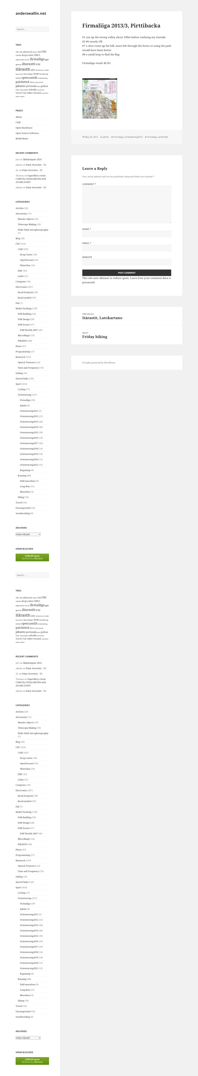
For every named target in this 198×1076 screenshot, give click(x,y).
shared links (22, 378)
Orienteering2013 (29, 421)
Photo (32, 82)
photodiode (39, 82)
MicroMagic (28, 74)
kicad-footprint (25, 292)
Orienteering (24, 394)
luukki (46, 70)
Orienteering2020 (29, 459)
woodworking (23, 513)
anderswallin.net (31, 13)
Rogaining (25, 470)
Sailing (19, 373)
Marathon (25, 491)
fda (28, 60)
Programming (23, 351)
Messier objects (26, 219)
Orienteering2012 (29, 416)
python (44, 86)
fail (26, 60)
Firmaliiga (25, 400)
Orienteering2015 (29, 432)
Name (86, 229)
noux (18, 78)
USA (24, 93)
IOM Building (24, 313)
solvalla (33, 89)
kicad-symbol (24, 297)
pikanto (20, 86)
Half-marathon (27, 481)
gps (47, 59)
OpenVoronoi (27, 259)
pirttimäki (31, 86)
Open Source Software (27, 133)
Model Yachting (24, 308)
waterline (45, 93)
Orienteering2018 (29, 448)
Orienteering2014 (29, 427)
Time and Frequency (28, 367)
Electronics (21, 286)
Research (20, 357)
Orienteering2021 (29, 464)
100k (20, 52)
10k (17, 52)
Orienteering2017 (29, 443)
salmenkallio (24, 90)
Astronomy (21, 213)
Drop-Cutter (26, 254)
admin (106, 136)
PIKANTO (22, 340)
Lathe (21, 276)
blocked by (32, 557)
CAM (39, 52)
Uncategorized (23, 507)
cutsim (18, 55)
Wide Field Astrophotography (33, 229)
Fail (17, 303)
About (19, 116)
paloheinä (22, 82)
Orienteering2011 (29, 410)
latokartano (40, 70)
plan (38, 86)
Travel (19, 93)
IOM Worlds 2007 (29, 330)
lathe (32, 69)
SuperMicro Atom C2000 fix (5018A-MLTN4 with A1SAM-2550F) (31, 179)
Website (87, 257)
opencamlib (29, 78)
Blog (34, 52)
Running (22, 475)
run (17, 89)
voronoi (37, 92)
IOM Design (24, 319)
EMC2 (37, 55)
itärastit (23, 69)
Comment (89, 184)
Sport (18, 383)
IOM (38, 64)
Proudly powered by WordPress (98, 362)
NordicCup (43, 74)
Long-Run (25, 486)
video (30, 92)
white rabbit (20, 96)
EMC (20, 270)
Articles (20, 208)
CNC (44, 51)
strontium (40, 90)
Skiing (21, 497)
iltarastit (28, 64)
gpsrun (18, 64)
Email (86, 243)
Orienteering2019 (29, 454)
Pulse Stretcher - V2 (36, 164)
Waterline (25, 265)
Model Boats (22, 138)
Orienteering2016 (29, 437)
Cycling (21, 389)
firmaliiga (37, 59)
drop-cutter (28, 55)
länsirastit (19, 74)
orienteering (42, 78)
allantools (27, 51)
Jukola (23, 405)
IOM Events (24, 324)
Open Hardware (24, 127)
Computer (21, 281)
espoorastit (20, 59)
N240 (36, 73)
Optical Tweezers (27, 362)
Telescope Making (27, 224)
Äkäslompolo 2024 (32, 159)
